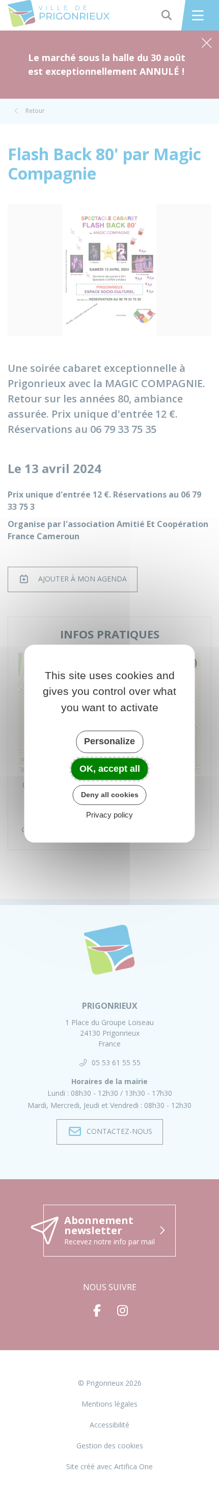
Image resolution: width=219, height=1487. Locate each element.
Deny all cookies (110, 795)
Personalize (109, 741)
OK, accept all (109, 769)
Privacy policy (109, 814)
